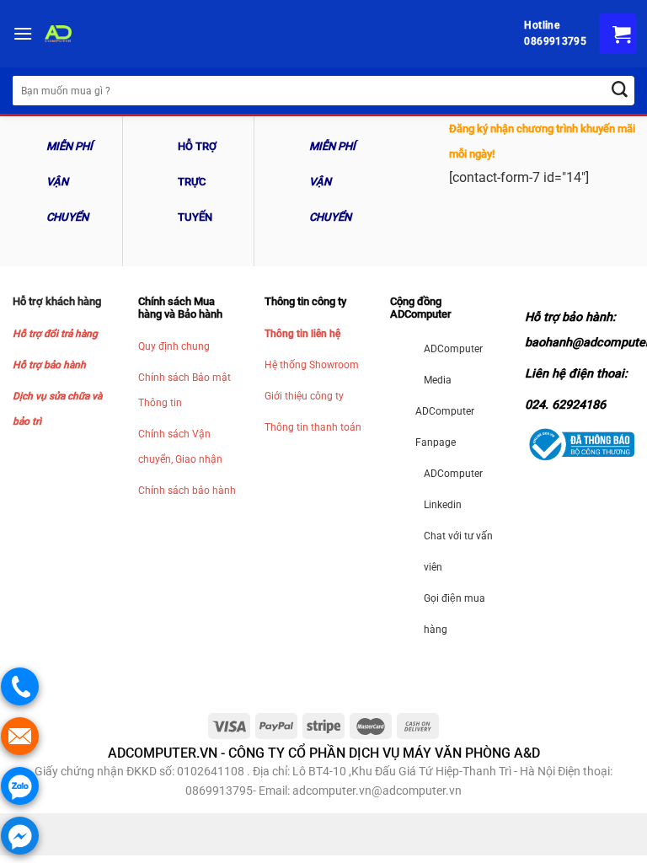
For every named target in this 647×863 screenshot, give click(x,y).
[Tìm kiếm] (619, 90)
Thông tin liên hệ (302, 334)
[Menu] (23, 33)
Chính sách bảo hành (187, 490)
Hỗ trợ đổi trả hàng (55, 334)
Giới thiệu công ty (304, 396)
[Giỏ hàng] (618, 33)
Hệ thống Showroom (312, 365)
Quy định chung (174, 346)
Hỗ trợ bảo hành (49, 365)
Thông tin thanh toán (313, 427)
